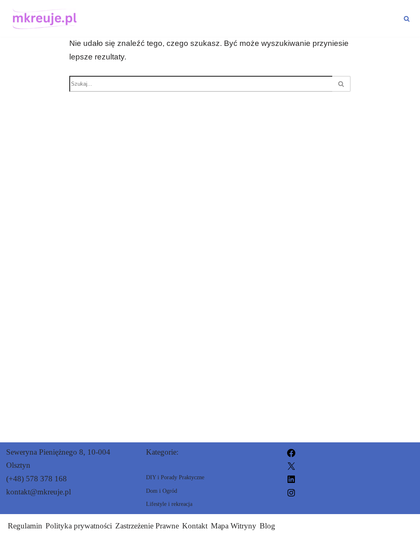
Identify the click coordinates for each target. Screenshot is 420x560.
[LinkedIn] (291, 478)
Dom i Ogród (122, 25)
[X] (291, 465)
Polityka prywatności (79, 525)
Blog (267, 525)
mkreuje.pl (287, 548)
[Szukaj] (407, 19)
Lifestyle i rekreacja (281, 11)
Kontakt (195, 525)
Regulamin (25, 525)
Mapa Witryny (233, 525)
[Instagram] (291, 491)
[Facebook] (291, 452)
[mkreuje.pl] (42, 18)
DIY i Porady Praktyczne (151, 11)
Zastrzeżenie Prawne (147, 525)
